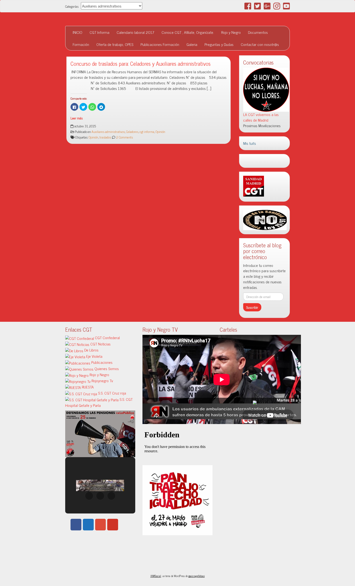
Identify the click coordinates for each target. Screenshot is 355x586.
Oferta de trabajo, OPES (114, 44)
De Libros (91, 350)
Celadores (132, 131)
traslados (105, 137)
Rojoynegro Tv (102, 380)
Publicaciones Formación (160, 44)
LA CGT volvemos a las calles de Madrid (261, 117)
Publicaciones (101, 362)
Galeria (191, 44)
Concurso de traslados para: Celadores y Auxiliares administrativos (141, 63)
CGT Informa (99, 32)
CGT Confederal (107, 337)
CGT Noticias (100, 344)
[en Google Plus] (100, 524)
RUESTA (87, 387)
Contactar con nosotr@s (260, 44)
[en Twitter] (88, 524)
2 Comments (124, 137)
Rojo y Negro (231, 32)
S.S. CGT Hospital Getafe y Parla (99, 402)
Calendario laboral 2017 (135, 32)
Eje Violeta (93, 356)
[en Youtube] (112, 524)
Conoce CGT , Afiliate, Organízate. (188, 32)
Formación (81, 44)
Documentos (258, 32)
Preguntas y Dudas (219, 44)
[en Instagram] (125, 524)
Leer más (77, 118)
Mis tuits (249, 143)
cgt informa (147, 131)
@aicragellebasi (196, 576)
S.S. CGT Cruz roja (111, 393)
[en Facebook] (76, 524)
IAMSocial (155, 576)
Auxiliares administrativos (108, 131)
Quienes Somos (106, 368)
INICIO (77, 32)
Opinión (160, 131)
